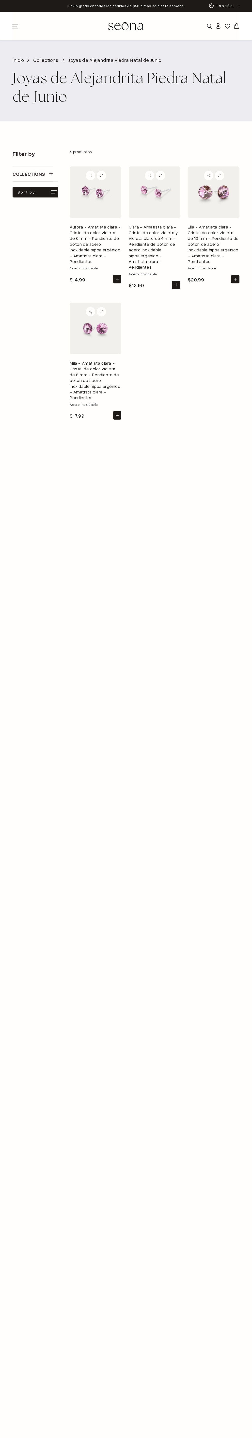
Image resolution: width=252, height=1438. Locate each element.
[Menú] (15, 26)
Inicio (18, 60)
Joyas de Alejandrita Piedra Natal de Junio (114, 60)
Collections (45, 60)
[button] (209, 26)
